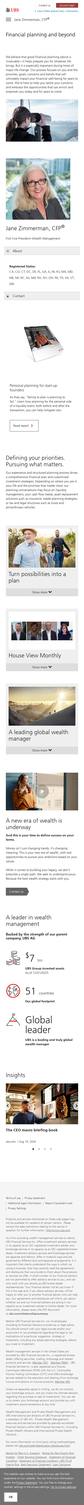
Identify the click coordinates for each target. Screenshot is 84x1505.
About (17, 251)
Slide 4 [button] (51, 1149)
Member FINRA (59, 1362)
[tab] (33, 1149)
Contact (19, 296)
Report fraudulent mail (58, 1203)
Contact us (44, 5)
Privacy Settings (17, 1208)
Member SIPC (40, 1362)
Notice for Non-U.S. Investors (23, 1453)
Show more (42, 593)
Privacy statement (35, 1198)
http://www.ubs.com (58, 1230)
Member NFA (62, 1381)
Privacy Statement (26, 1482)
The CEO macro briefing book (32, 1130)
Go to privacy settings (63, 1487)
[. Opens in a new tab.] (12, 10)
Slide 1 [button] (33, 1149)
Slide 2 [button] (39, 1149)
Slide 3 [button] (45, 1149)
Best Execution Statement (36, 1464)
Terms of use (13, 1198)
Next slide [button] (73, 1107)
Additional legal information (24, 1203)
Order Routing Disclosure (32, 1457)
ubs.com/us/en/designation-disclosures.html (44, 1445)
